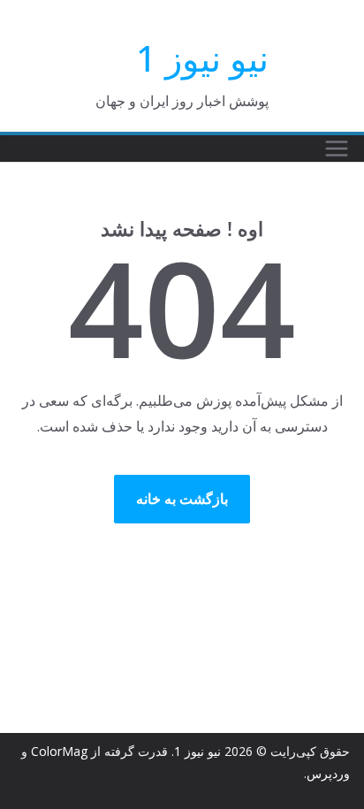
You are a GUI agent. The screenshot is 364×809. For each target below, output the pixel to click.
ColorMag (59, 751)
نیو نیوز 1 (202, 58)
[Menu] (336, 148)
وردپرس (328, 773)
